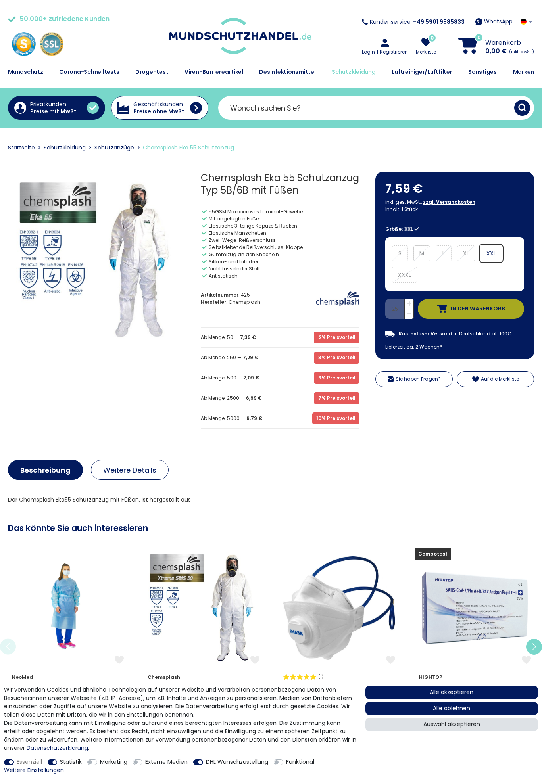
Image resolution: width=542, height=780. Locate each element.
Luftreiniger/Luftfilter (422, 72)
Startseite (21, 147)
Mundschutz (25, 72)
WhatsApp (497, 21)
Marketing (113, 762)
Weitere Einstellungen (34, 770)
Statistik (71, 762)
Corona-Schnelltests (89, 72)
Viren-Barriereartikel (214, 72)
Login (368, 52)
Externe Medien (166, 762)
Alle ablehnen (451, 708)
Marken (523, 72)
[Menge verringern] (409, 314)
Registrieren (394, 52)
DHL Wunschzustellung (237, 762)
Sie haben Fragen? (418, 379)
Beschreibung (45, 470)
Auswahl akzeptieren (451, 724)
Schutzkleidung (354, 72)
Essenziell (29, 762)
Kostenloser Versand (425, 334)
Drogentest (152, 72)
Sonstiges (482, 72)
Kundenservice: (417, 22)
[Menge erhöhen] (409, 304)
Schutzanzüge (114, 147)
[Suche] (522, 108)
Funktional (300, 762)
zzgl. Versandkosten (449, 202)
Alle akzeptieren (451, 692)
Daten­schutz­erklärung (57, 748)
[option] (68, 646)
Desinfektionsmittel (287, 72)
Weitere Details (129, 470)
